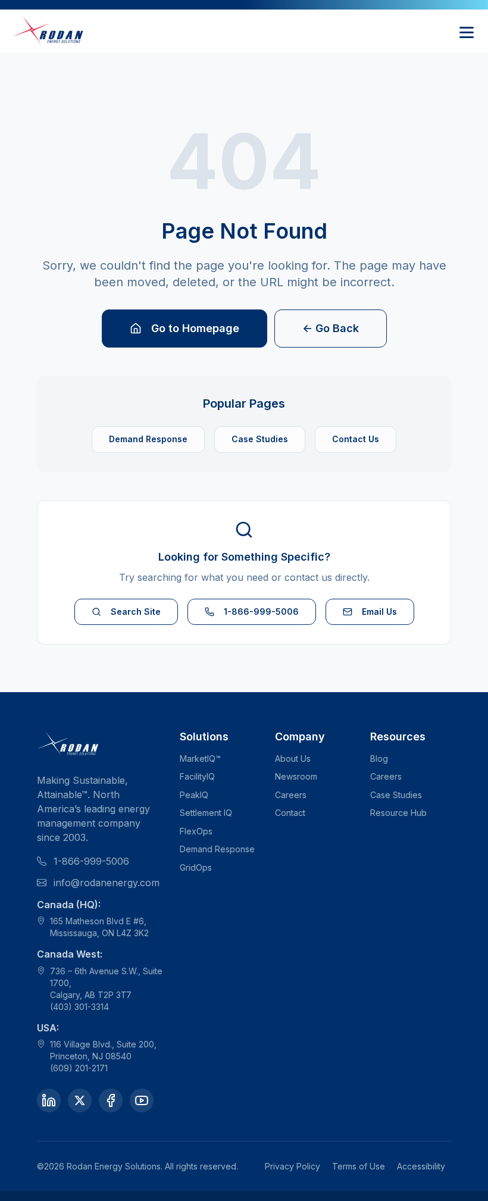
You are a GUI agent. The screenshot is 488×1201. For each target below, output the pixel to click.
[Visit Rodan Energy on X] (80, 1100)
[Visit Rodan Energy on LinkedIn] (49, 1100)
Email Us (379, 611)
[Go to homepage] (49, 31)
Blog (379, 758)
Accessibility (421, 1166)
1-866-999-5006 (261, 611)
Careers (290, 795)
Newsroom (296, 776)
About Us (293, 758)
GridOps (196, 867)
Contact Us (355, 439)
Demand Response (148, 439)
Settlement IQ (206, 813)
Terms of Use (358, 1166)
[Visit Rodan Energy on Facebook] (111, 1100)
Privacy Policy (292, 1166)
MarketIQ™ (200, 758)
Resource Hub (398, 813)
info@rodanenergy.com (106, 883)
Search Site (136, 611)
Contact (290, 813)
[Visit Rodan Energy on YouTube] (142, 1100)
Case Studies (260, 439)
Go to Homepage (195, 328)
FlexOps (196, 831)
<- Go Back (330, 328)
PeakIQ (194, 795)
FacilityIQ (197, 776)
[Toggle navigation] (466, 31)
